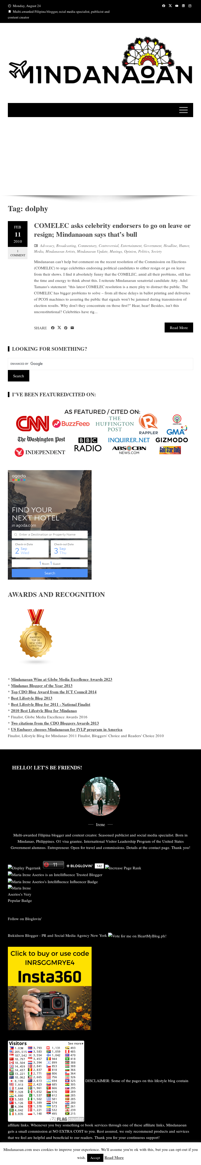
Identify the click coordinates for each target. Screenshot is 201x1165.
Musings (116, 251)
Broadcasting (66, 245)
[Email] (72, 328)
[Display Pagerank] (24, 867)
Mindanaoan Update (92, 251)
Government (152, 245)
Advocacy (47, 245)
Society (156, 251)
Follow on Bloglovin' (25, 918)
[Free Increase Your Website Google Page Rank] (123, 867)
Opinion (130, 251)
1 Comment (17, 253)
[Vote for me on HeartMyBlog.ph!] (137, 935)
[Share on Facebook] (52, 328)
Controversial (109, 245)
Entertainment (131, 245)
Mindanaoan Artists (60, 251)
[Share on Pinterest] (66, 328)
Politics (143, 251)
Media (38, 251)
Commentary (87, 245)
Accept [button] (95, 1157)
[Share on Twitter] (59, 328)
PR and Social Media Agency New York (74, 935)
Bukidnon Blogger (23, 935)
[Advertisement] (100, 156)
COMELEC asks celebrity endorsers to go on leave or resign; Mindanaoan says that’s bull (112, 229)
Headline (170, 245)
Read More (179, 327)
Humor (184, 245)
